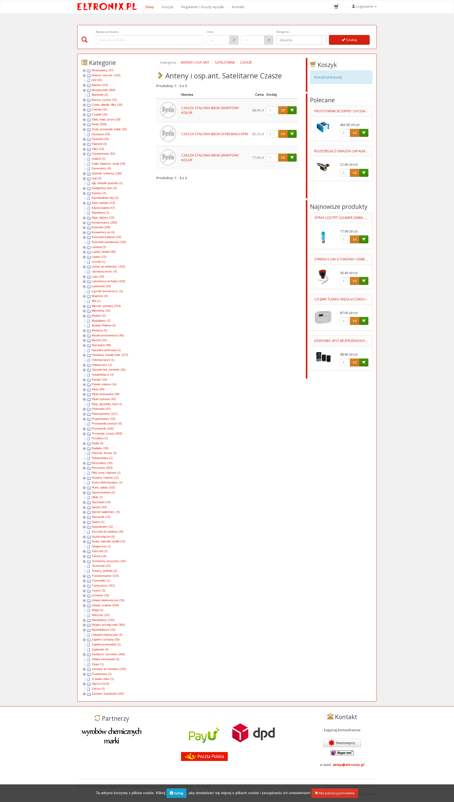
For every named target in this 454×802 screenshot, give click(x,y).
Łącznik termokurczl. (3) (107, 291)
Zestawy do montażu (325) (109, 668)
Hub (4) (96, 178)
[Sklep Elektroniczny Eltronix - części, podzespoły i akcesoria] (108, 6)
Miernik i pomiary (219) (106, 305)
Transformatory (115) (105, 575)
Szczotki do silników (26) (107, 531)
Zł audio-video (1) (103, 678)
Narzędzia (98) (101, 345)
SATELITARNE (225, 62)
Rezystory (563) (102, 467)
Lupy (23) (98, 276)
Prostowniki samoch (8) (107, 423)
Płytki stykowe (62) (104, 399)
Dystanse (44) (101, 134)
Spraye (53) (99, 507)
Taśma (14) (99, 556)
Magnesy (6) (100, 295)
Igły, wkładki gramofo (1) (107, 183)
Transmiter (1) (101, 580)
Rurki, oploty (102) (103, 487)
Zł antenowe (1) (102, 673)
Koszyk (167, 6)
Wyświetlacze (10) (103, 629)
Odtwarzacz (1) (102, 364)
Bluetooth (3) (100, 94)
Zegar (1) (98, 664)
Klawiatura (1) (100, 212)
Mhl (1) (96, 300)
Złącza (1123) (100, 683)
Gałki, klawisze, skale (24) (108, 163)
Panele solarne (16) (104, 384)
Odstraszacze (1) (103, 359)
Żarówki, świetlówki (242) (108, 693)
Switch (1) (98, 521)
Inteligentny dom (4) (104, 188)
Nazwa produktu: (107, 32)
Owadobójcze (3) (103, 374)
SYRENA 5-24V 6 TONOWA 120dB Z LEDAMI (347, 259)
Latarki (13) (99, 256)
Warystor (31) (101, 615)
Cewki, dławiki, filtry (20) (107, 104)
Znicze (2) (98, 688)
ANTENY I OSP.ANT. (195, 62)
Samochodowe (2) (103, 492)
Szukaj (351, 39)
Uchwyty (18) (100, 595)
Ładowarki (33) (101, 286)
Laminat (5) (99, 247)
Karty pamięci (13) (103, 202)
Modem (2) (99, 315)
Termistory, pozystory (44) (109, 561)
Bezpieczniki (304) (103, 90)
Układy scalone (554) (105, 605)
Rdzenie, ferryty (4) (104, 453)
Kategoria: (283, 32)
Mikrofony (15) (101, 310)
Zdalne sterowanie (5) (106, 659)
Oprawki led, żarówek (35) (109, 369)
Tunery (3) (98, 590)
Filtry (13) (98, 148)
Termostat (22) (101, 565)
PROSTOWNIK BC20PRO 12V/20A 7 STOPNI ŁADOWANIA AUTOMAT (365, 111)
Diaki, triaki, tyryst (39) (106, 119)
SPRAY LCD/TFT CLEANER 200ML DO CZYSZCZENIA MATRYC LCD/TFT (366, 217)
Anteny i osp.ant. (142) (106, 75)
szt (283, 110)
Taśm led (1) (100, 551)
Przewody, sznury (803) (107, 433)
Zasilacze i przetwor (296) (108, 654)
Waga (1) (98, 610)
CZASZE (246, 62)
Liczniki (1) (99, 261)
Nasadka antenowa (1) (106, 350)
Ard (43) (97, 80)
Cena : (211, 32)
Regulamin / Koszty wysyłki (202, 6)
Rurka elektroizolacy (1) (107, 482)
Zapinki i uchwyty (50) (106, 639)
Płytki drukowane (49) (106, 394)
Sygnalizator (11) (102, 526)
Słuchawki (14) (101, 502)
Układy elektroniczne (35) (108, 600)
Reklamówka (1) (102, 458)
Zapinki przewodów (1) (106, 644)
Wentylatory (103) (103, 620)
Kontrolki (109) (101, 227)
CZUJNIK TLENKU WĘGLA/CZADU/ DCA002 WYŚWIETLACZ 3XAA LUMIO (367, 299)
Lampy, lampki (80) (104, 251)
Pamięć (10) (99, 379)
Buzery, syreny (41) (104, 99)
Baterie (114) (100, 85)
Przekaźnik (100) (103, 428)
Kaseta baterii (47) (103, 207)
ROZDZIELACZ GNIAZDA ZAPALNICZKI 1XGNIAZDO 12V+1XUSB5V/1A (367, 151)
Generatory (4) (101, 168)
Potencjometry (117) (104, 413)
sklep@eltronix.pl (348, 764)
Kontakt (238, 6)
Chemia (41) (99, 109)
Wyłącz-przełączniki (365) (108, 624)
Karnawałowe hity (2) (105, 197)
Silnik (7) (97, 497)
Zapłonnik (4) (100, 649)
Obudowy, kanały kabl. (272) (110, 354)
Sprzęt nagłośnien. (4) (106, 511)
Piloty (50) (98, 389)
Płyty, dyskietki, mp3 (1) (107, 404)
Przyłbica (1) (100, 438)
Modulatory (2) (101, 320)
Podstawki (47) (101, 408)
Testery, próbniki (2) (104, 570)
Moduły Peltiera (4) (104, 325)
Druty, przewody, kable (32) (109, 129)
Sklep (149, 6)
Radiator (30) (100, 448)
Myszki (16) (99, 340)
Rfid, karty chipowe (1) (106, 472)
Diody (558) (99, 124)
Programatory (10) (103, 418)
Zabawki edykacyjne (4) (107, 634)
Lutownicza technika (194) (108, 281)
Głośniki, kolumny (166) (107, 173)
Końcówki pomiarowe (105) (109, 242)
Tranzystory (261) (103, 585)
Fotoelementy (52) (103, 153)
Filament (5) (99, 143)
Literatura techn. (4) (104, 271)
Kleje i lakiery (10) (103, 217)
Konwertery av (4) (103, 232)
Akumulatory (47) (103, 70)
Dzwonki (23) (100, 138)
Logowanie (364, 6)
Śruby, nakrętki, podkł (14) (108, 541)
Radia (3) (98, 443)
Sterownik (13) (101, 516)
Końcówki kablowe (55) (106, 237)
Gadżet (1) (99, 158)
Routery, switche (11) (105, 477)
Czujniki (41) (100, 114)
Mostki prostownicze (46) (108, 335)
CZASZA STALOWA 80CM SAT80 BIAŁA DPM (214, 134)
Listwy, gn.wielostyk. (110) (108, 266)
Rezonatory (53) (102, 463)
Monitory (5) (99, 330)
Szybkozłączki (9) (103, 536)
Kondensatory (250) (104, 222)
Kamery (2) (99, 193)
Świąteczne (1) (101, 546)
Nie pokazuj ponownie (336, 793)
